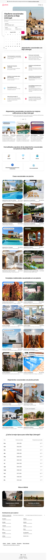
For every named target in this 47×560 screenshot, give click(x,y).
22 (17, 43)
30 (19, 46)
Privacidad (21, 558)
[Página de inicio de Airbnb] (5, 5)
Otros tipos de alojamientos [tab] (18, 515)
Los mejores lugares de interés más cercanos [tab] (33, 515)
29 (17, 46)
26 (10, 46)
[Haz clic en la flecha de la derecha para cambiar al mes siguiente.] (19, 32)
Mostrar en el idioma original (33, 1)
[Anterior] (21, 119)
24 (6, 46)
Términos (25, 558)
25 (8, 46)
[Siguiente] (25, 119)
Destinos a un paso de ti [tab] (6, 515)
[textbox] (9, 29)
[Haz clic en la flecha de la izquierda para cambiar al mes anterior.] (6, 32)
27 (12, 46)
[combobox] (14, 25)
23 (19, 43)
